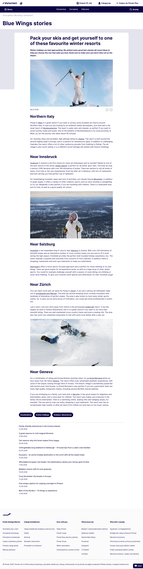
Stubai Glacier (61, 166)
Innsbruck (34, 163)
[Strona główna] (10, 3)
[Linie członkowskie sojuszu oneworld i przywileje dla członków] (21, 3)
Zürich (73, 291)
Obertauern (35, 266)
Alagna (81, 139)
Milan (40, 123)
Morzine (76, 394)
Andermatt (89, 307)
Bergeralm (98, 179)
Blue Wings (18, 15)
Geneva (56, 381)
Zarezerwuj (61, 9)
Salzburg (74, 250)
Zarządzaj (73, 9)
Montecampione (50, 128)
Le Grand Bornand (94, 378)
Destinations (28, 15)
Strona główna (8, 15)
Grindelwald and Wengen (46, 293)
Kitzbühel (34, 250)
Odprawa (85, 9)
